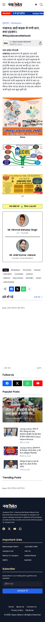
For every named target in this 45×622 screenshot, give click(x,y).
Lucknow (29, 274)
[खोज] (41, 4)
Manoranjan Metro (10, 546)
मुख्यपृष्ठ (5, 23)
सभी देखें (37, 297)
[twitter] (17, 383)
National (7, 278)
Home (11, 607)
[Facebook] (11, 289)
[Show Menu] (4, 4)
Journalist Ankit (31, 546)
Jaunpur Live (7, 551)
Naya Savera (18, 278)
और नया (7, 368)
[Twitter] (17, 289)
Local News (19, 274)
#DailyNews (16, 23)
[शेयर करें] (39, 43)
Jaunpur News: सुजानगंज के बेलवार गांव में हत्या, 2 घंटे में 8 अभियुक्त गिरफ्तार (30, 450)
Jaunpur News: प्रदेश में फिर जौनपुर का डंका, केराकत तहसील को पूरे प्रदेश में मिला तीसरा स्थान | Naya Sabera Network (30, 434)
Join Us (27, 551)
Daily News (8, 274)
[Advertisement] (22, 339)
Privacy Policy (17, 610)
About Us (20, 607)
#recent (37, 270)
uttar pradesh (9, 282)
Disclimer (30, 610)
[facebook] (7, 383)
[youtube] (37, 383)
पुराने (39, 368)
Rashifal (27, 560)
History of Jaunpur (10, 555)
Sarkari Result (30, 555)
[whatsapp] (27, 383)
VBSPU (5, 560)
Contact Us (31, 607)
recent (38, 278)
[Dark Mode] (36, 4)
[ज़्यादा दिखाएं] (29, 289)
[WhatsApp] (23, 289)
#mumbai (27, 270)
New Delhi (29, 278)
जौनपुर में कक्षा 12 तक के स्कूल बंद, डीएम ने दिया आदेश (29, 464)
